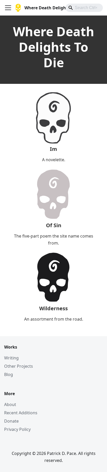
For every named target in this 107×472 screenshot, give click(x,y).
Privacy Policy (17, 429)
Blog (8, 374)
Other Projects (18, 366)
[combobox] (84, 8)
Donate (11, 421)
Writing (11, 358)
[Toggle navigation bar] (8, 8)
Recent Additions (20, 413)
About (10, 404)
